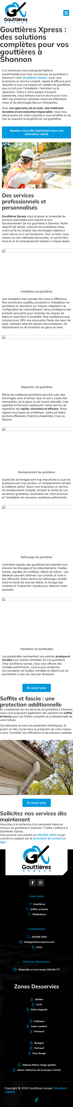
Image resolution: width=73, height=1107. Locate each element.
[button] (66, 13)
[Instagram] (40, 882)
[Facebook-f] (32, 882)
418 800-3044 (46, 834)
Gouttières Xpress (35, 77)
